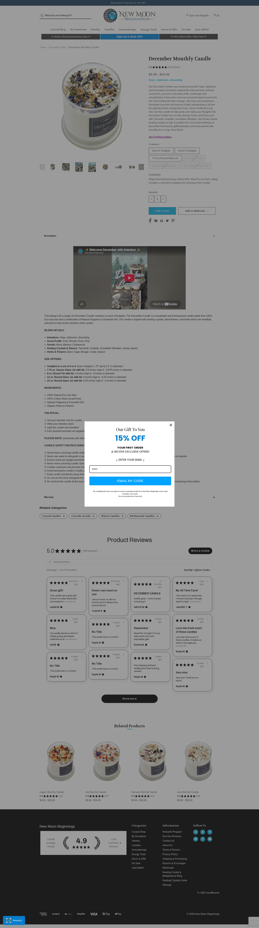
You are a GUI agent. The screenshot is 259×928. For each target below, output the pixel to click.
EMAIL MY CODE (130, 481)
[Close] (170, 425)
